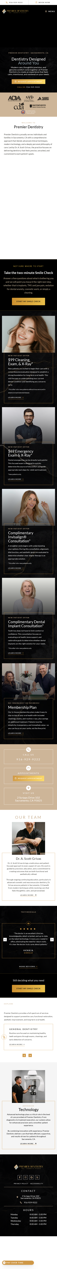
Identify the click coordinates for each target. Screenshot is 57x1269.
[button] (5, 939)
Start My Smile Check (28, 301)
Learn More (16, 1044)
